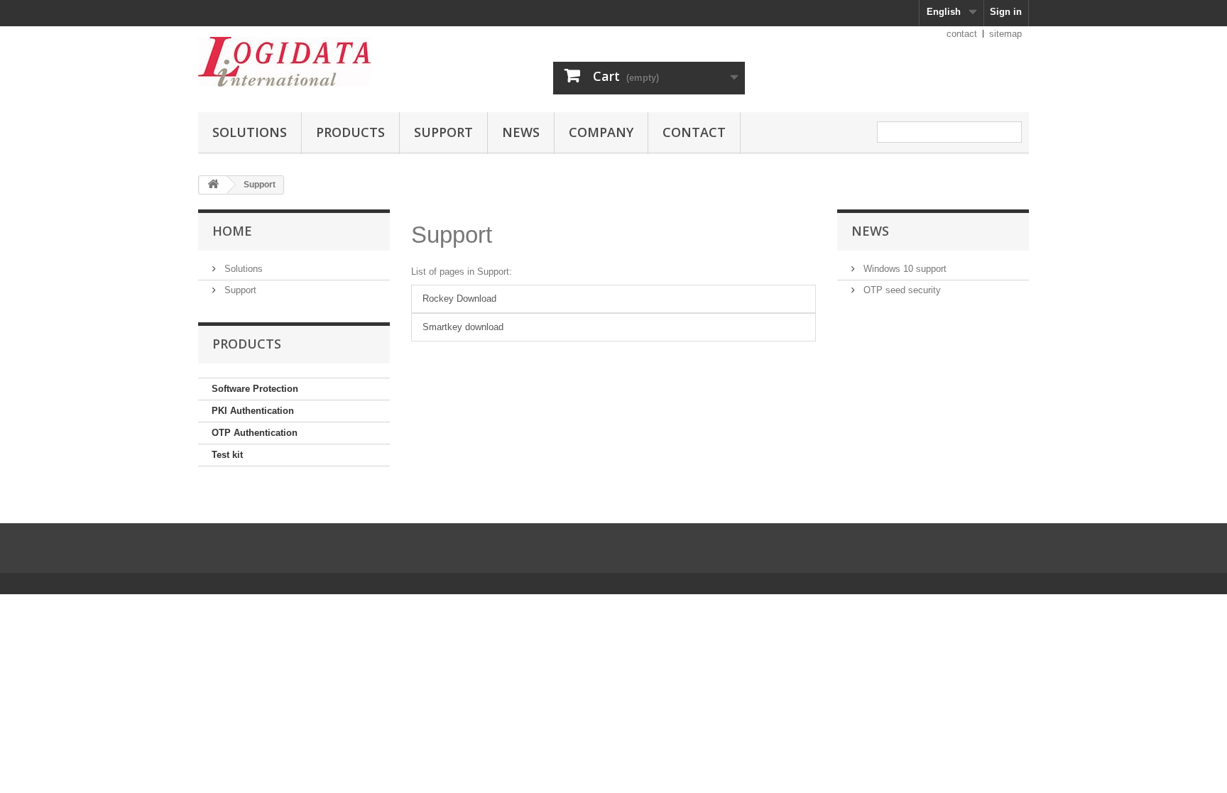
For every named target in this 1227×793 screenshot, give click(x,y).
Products (350, 132)
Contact (694, 132)
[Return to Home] (213, 185)
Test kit (227, 454)
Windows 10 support (904, 268)
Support (443, 132)
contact (962, 33)
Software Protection (255, 388)
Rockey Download (459, 298)
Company (601, 132)
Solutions (249, 132)
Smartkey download (462, 327)
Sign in (1006, 11)
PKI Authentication (253, 410)
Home (232, 230)
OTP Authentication (255, 432)
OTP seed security (901, 290)
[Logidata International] (329, 62)
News (521, 132)
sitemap (1005, 33)
